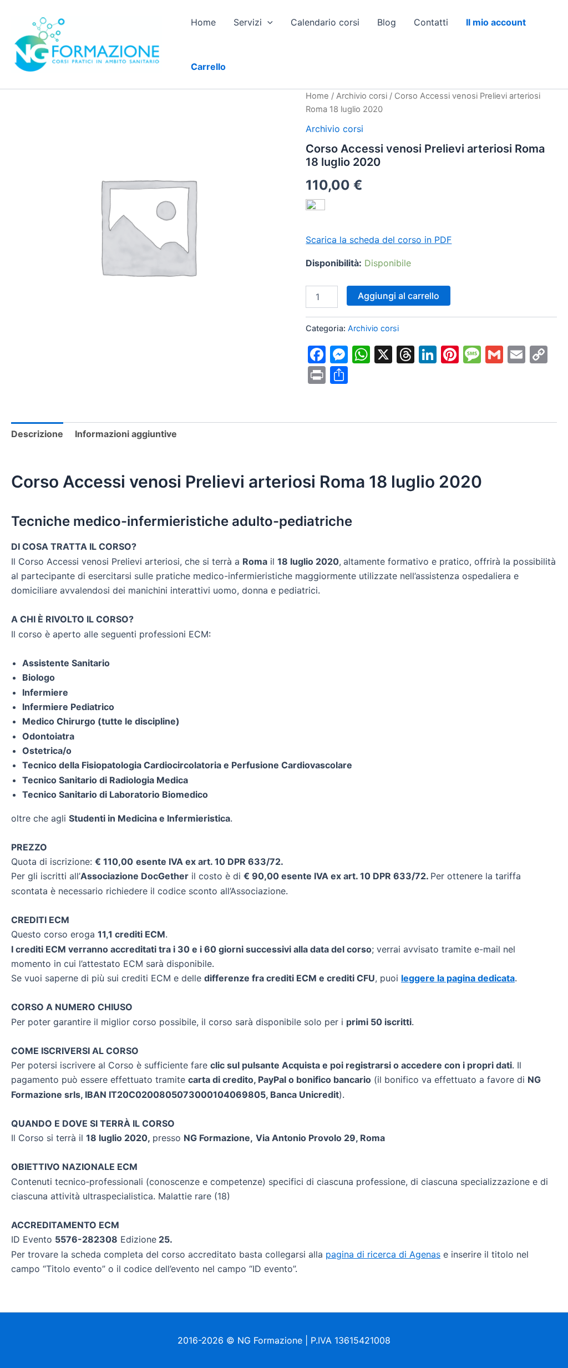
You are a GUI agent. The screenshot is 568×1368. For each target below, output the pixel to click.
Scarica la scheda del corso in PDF (379, 239)
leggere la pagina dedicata (458, 978)
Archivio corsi (361, 96)
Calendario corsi (325, 22)
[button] (267, 22)
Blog (386, 22)
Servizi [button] (248, 22)
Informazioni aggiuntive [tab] (126, 433)
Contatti (431, 22)
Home (203, 22)
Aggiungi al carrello (398, 295)
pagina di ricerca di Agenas (383, 1254)
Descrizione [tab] (37, 433)
